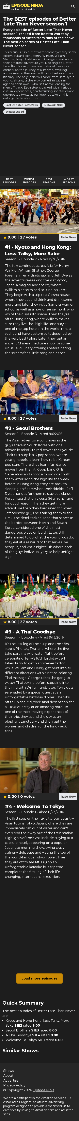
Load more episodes (39, 978)
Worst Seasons (68, 181)
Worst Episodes (29, 181)
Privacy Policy (14, 1085)
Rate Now (68, 237)
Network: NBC (53, 105)
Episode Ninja (43, 1090)
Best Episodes (9, 181)
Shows (8, 1071)
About (8, 1076)
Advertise (10, 1080)
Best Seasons (49, 181)
